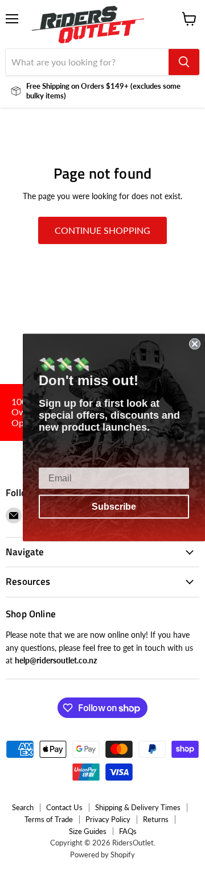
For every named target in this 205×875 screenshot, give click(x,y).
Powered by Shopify (102, 854)
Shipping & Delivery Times (138, 807)
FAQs (128, 831)
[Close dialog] (194, 344)
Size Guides (87, 831)
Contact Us (64, 807)
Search (23, 807)
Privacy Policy (107, 819)
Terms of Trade (48, 819)
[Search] (184, 62)
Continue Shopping (102, 230)
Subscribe (114, 506)
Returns (156, 819)
